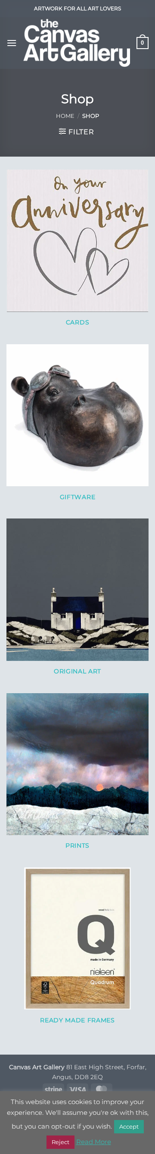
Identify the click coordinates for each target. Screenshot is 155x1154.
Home (65, 116)
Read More (93, 1142)
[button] (11, 42)
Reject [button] (60, 1142)
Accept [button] (129, 1126)
